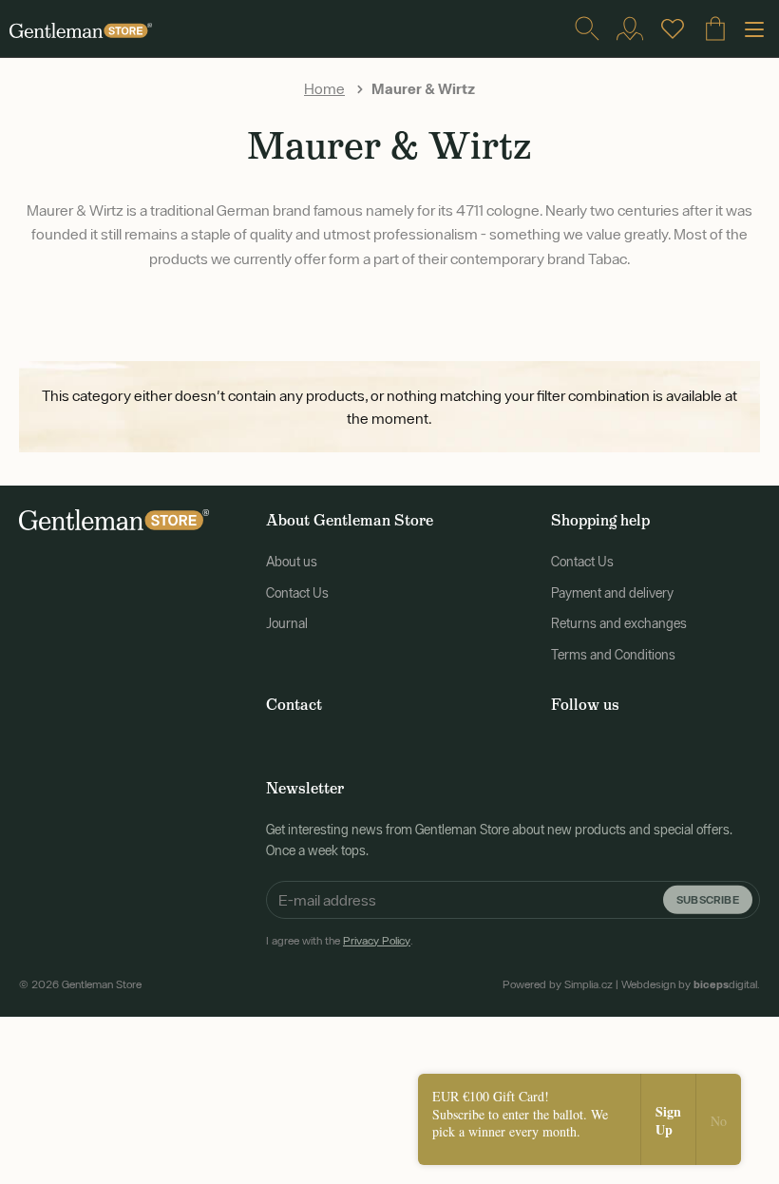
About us (291, 561)
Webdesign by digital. (690, 984)
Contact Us (297, 593)
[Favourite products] (672, 28)
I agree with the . (339, 940)
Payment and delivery (612, 593)
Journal (287, 623)
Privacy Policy (376, 940)
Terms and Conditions (613, 654)
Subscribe (707, 899)
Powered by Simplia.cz (558, 984)
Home (324, 88)
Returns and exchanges (619, 623)
